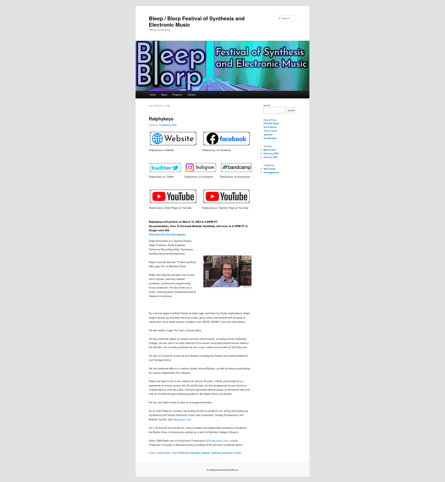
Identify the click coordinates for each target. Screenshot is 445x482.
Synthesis (216, 452)
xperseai (268, 134)
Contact (192, 94)
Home (153, 94)
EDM (181, 452)
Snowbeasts (270, 138)
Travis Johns (270, 130)
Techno (237, 452)
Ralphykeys (161, 118)
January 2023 (271, 157)
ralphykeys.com (182, 419)
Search (267, 105)
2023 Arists (164, 452)
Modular (206, 452)
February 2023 (271, 153)
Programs (177, 94)
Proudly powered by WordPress (222, 469)
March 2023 (270, 149)
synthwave (227, 452)
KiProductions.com (217, 440)
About (164, 94)
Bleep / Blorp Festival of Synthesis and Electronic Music (197, 21)
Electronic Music (193, 452)
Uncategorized (271, 172)
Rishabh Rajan (271, 123)
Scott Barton (270, 127)
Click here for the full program (167, 234)
